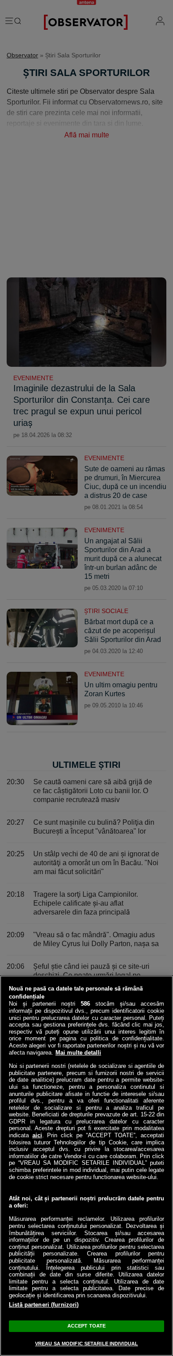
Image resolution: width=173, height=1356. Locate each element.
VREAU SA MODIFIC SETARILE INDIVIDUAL (86, 1343)
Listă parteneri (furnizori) (44, 1304)
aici (37, 1135)
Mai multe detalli (78, 1052)
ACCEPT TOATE (86, 1325)
